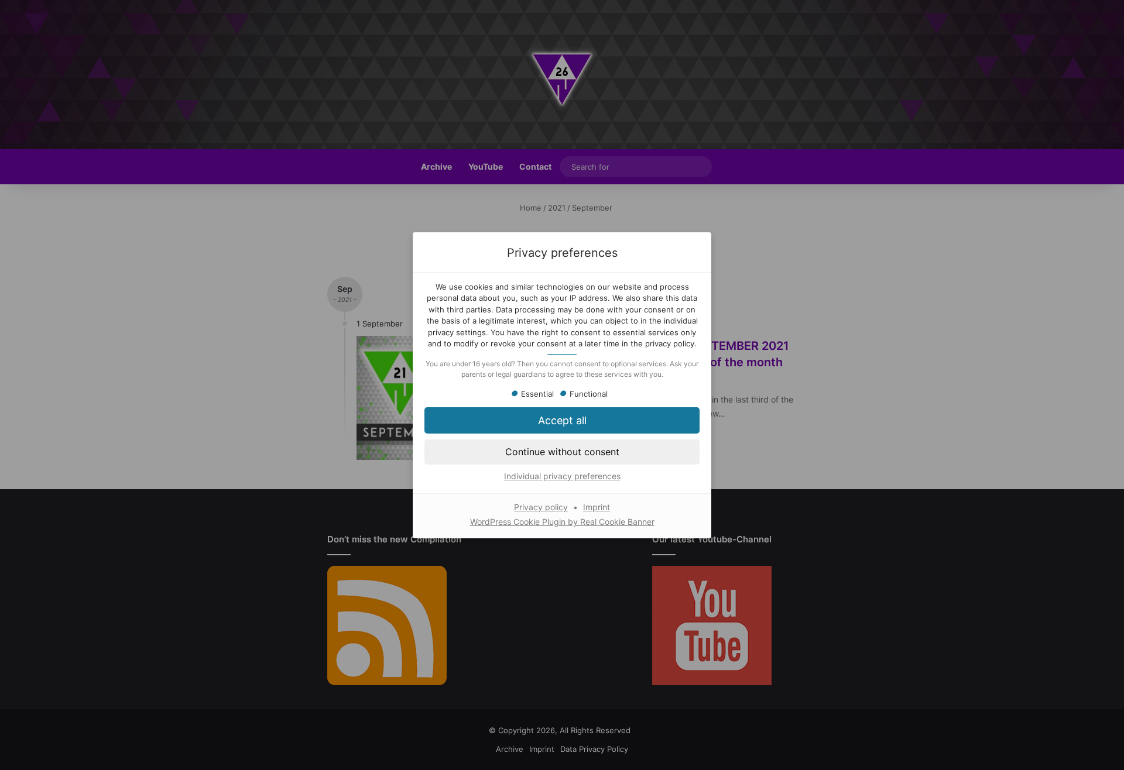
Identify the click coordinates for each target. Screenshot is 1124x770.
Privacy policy (541, 507)
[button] (562, 451)
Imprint (596, 507)
